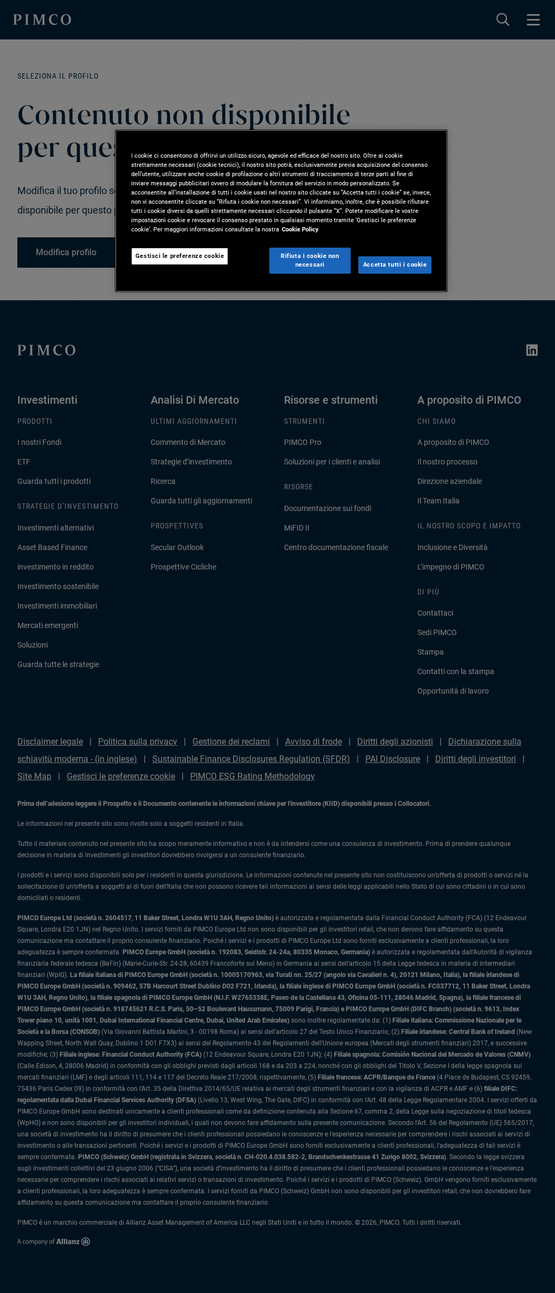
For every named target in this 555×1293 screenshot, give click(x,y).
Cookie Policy (300, 229)
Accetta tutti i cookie (395, 264)
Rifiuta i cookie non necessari (310, 260)
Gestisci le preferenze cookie (179, 256)
